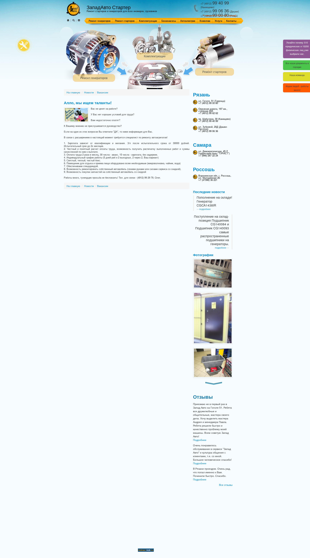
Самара (202, 144)
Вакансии (102, 92)
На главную (73, 92)
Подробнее (199, 440)
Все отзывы (225, 485)
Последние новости (209, 191)
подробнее (205, 208)
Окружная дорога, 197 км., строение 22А (212, 110)
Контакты (231, 20)
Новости (89, 92)
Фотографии (203, 255)
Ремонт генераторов (100, 20)
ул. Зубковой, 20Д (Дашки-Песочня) (212, 128)
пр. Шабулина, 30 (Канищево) (214, 119)
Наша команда (297, 75)
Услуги (218, 20)
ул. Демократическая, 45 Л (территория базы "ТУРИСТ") (214, 152)
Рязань (201, 94)
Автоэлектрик (187, 20)
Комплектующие (148, 20)
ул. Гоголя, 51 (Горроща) (211, 101)
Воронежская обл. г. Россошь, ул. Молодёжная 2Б (214, 176)
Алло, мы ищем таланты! (88, 102)
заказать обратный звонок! (220, 15)
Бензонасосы (168, 20)
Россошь (204, 169)
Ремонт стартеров (125, 20)
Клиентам (205, 20)
